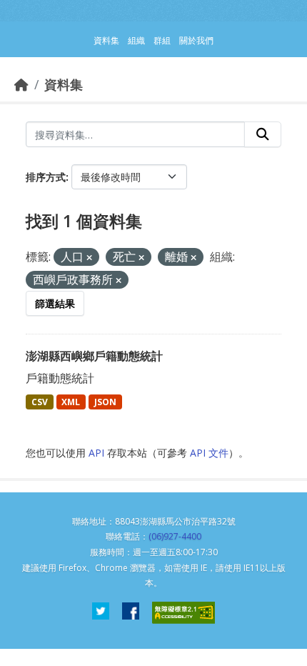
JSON (105, 402)
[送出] (262, 134)
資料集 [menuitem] (106, 40)
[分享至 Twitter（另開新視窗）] (101, 613)
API (96, 452)
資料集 (63, 84)
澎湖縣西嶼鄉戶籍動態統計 (94, 356)
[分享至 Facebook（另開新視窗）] (131, 613)
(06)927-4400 (175, 536)
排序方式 (46, 177)
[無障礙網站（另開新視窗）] (183, 613)
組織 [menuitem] (136, 40)
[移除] (89, 257)
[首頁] (21, 84)
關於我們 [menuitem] (196, 40)
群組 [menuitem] (162, 40)
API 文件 (209, 452)
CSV (39, 402)
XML (70, 402)
